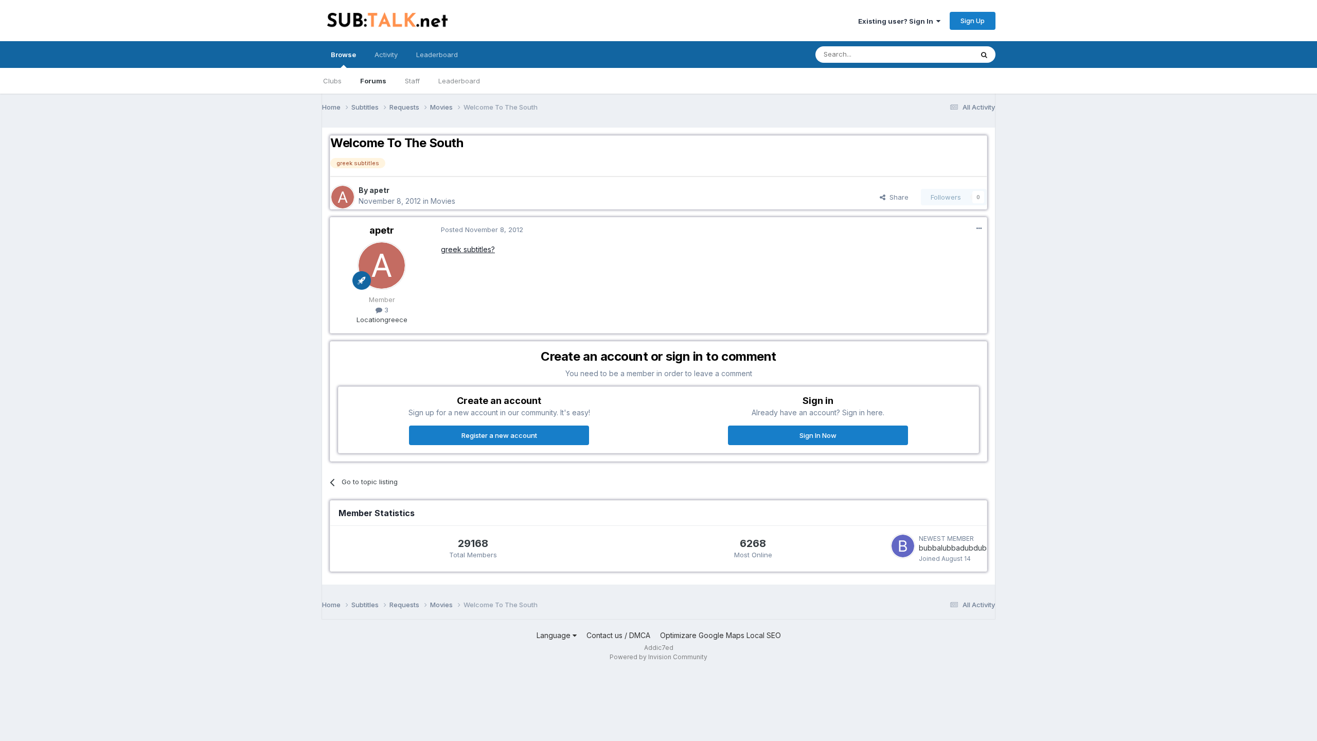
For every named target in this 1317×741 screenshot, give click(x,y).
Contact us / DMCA (618, 635)
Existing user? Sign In (897, 21)
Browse (343, 54)
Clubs (332, 81)
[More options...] (979, 228)
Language (555, 635)
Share (897, 197)
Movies (443, 201)
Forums (373, 81)
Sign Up (972, 20)
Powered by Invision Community (658, 657)
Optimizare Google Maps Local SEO (720, 635)
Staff (412, 81)
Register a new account (499, 435)
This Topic (943, 54)
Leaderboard (459, 81)
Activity (386, 54)
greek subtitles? (468, 249)
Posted (482, 229)
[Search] (984, 54)
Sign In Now (818, 435)
